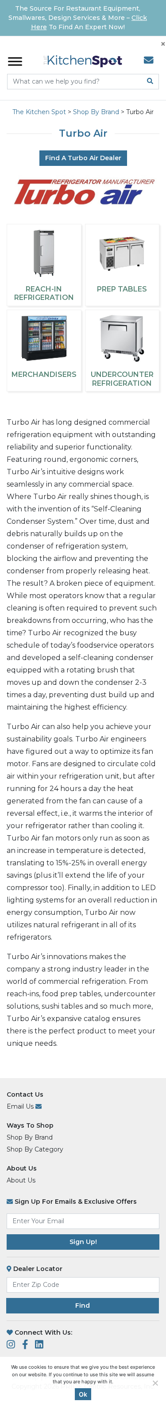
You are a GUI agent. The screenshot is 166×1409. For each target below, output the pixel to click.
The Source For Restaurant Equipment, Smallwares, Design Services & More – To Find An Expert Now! (77, 17)
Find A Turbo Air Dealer (83, 158)
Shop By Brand (30, 1137)
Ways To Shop (30, 1125)
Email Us (21, 1106)
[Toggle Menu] (15, 61)
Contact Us (25, 1094)
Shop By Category (35, 1149)
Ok (83, 1394)
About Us (22, 1168)
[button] (152, 1395)
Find (82, 1305)
